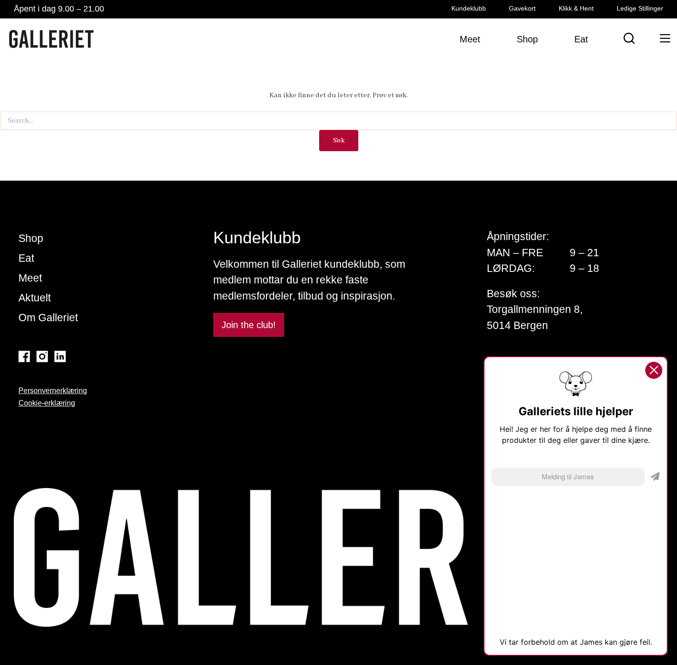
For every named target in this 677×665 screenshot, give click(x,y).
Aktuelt (34, 298)
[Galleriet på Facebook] (24, 356)
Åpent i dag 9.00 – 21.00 (59, 8)
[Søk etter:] (338, 121)
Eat (26, 258)
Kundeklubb (468, 8)
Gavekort (522, 8)
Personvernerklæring (52, 390)
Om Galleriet (48, 318)
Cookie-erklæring (46, 403)
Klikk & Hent (576, 8)
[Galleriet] (51, 39)
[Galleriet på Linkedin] (60, 356)
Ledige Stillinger (640, 8)
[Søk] (629, 38)
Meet (30, 278)
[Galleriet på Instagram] (42, 356)
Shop (30, 238)
